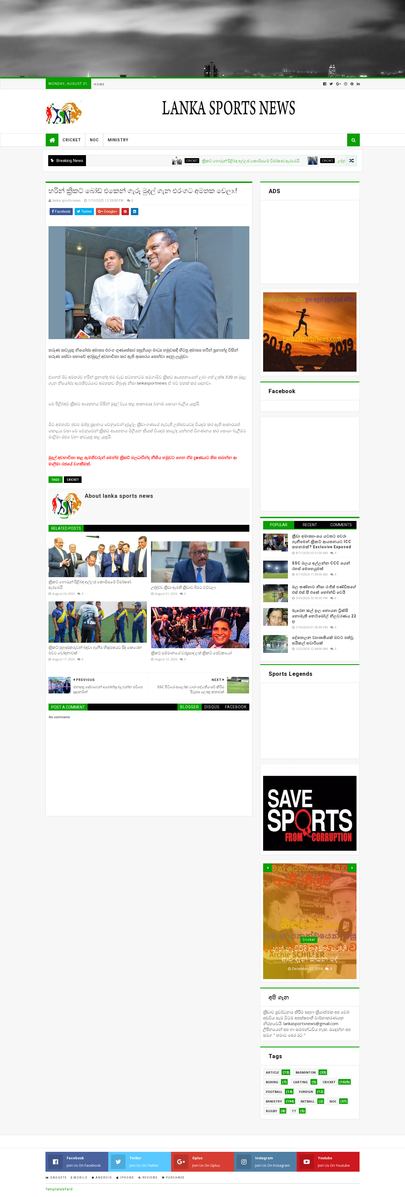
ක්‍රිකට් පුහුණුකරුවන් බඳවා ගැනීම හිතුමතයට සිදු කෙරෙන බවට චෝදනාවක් (95, 650)
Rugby (271, 1111)
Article (272, 1072)
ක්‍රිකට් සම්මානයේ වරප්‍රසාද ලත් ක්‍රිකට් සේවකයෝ (191, 653)
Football (274, 1092)
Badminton (306, 1072)
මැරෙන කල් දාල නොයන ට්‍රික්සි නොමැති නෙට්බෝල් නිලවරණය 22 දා (324, 615)
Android (103, 1177)
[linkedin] (358, 84)
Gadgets (58, 1177)
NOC (94, 140)
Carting (300, 1082)
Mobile (80, 1177)
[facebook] (324, 84)
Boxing (272, 1082)
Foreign (306, 1092)
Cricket (72, 140)
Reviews (149, 1177)
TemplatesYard (59, 1189)
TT (294, 1111)
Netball (307, 1101)
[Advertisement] (165, 38)
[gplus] (338, 84)
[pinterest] (352, 84)
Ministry (118, 140)
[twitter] (331, 84)
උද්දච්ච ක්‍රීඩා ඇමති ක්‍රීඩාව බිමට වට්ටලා (334, 161)
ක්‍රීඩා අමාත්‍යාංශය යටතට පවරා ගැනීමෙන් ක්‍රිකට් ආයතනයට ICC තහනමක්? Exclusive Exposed (321, 541)
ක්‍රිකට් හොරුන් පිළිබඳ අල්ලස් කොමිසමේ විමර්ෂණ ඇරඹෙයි (215, 161)
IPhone (126, 1177)
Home (99, 84)
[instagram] (345, 84)
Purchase (175, 1177)
